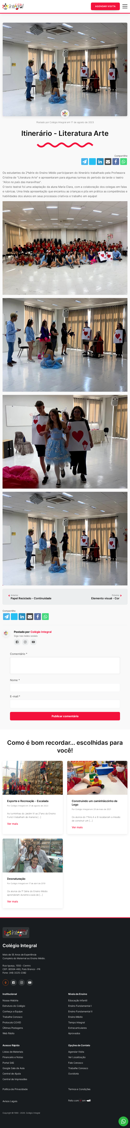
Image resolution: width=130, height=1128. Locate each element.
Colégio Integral (40, 632)
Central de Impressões (15, 1079)
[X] (14, 616)
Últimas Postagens (13, 1027)
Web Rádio (8, 1033)
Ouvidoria (73, 1073)
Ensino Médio (75, 1016)
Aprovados (74, 1033)
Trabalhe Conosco (12, 1016)
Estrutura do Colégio (14, 1005)
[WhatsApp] (123, 161)
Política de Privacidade (15, 1089)
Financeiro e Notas (13, 1057)
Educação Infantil (77, 1000)
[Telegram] (6, 616)
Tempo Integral (76, 1022)
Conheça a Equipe (12, 1011)
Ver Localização (76, 1057)
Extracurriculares (77, 1027)
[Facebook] (115, 161)
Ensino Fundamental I (80, 1005)
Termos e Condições (79, 1089)
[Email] (108, 161)
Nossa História (10, 1000)
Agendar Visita (105, 6)
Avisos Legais (10, 1101)
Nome (15, 680)
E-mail (15, 696)
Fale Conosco (75, 1062)
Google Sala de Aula (13, 1068)
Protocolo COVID (12, 1022)
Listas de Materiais (13, 1051)
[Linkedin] (100, 161)
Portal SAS (8, 1062)
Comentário (18, 654)
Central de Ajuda (12, 1073)
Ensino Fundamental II (80, 1011)
